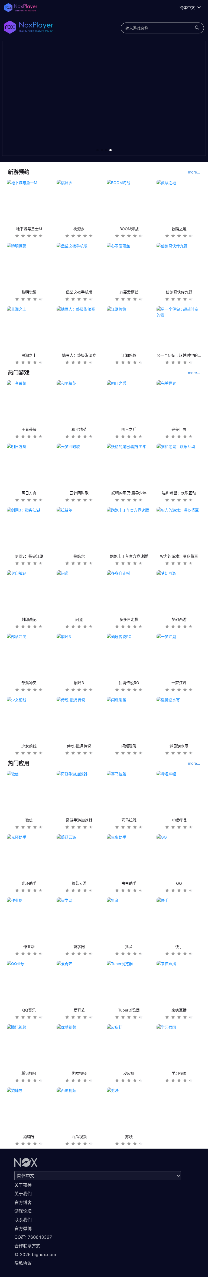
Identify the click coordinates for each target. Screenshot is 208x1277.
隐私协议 (23, 1263)
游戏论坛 (23, 1211)
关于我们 (23, 1193)
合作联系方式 (27, 1245)
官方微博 (23, 1228)
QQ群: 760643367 (33, 1237)
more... (194, 172)
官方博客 (23, 1202)
